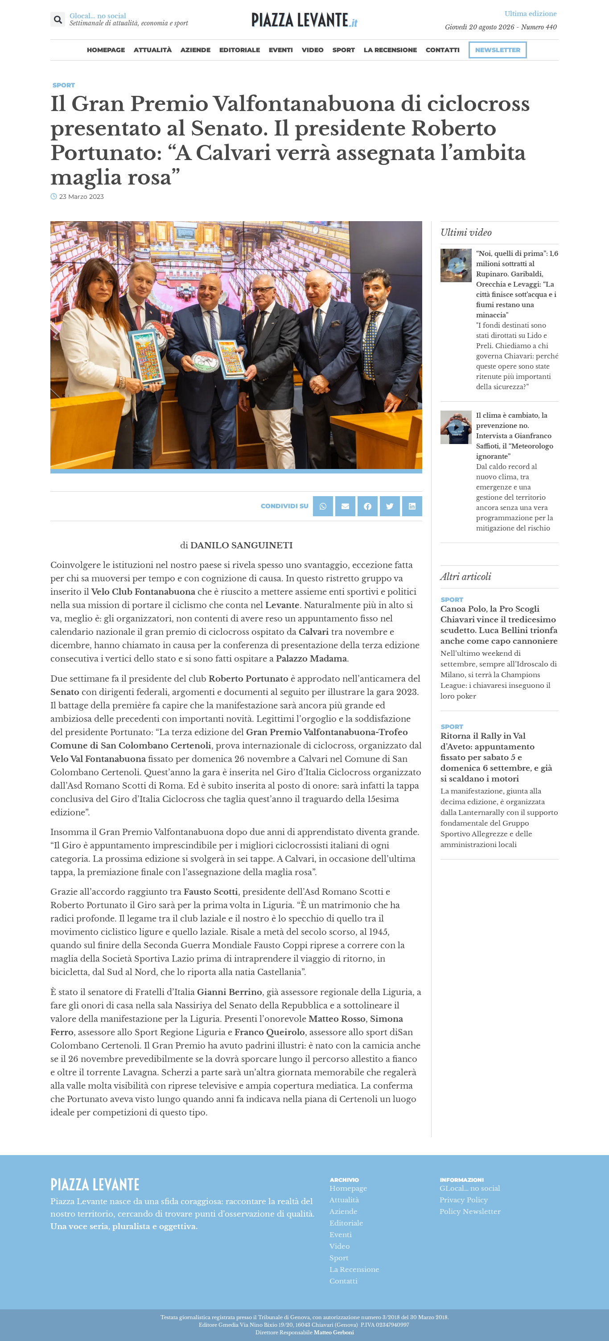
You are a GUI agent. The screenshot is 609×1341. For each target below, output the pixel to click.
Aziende (195, 50)
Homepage (106, 50)
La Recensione (390, 50)
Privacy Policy (464, 1200)
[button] (57, 19)
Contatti (443, 50)
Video (313, 50)
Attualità (153, 50)
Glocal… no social (98, 16)
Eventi (281, 50)
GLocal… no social (470, 1188)
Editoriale (239, 50)
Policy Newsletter (470, 1211)
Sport (344, 50)
